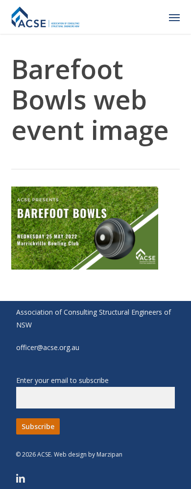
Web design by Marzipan (88, 454)
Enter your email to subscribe (62, 380)
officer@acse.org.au (47, 347)
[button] (174, 17)
